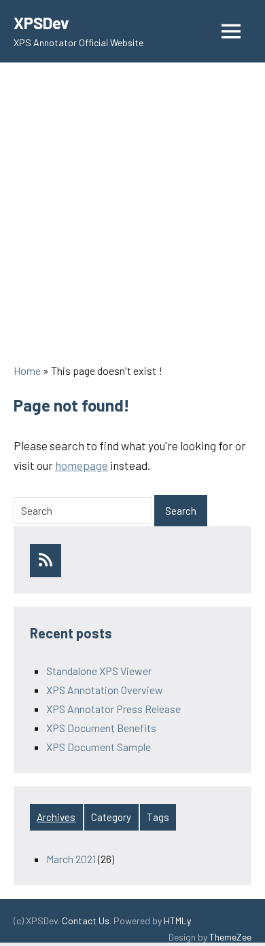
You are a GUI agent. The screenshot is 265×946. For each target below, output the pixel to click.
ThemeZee (230, 937)
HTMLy (177, 920)
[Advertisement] (132, 215)
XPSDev (41, 23)
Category (111, 817)
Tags (158, 817)
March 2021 (71, 858)
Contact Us (85, 920)
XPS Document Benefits (101, 727)
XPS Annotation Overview (104, 689)
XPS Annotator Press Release (113, 708)
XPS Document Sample (98, 746)
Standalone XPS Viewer (99, 670)
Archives (56, 817)
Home (27, 370)
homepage (81, 465)
